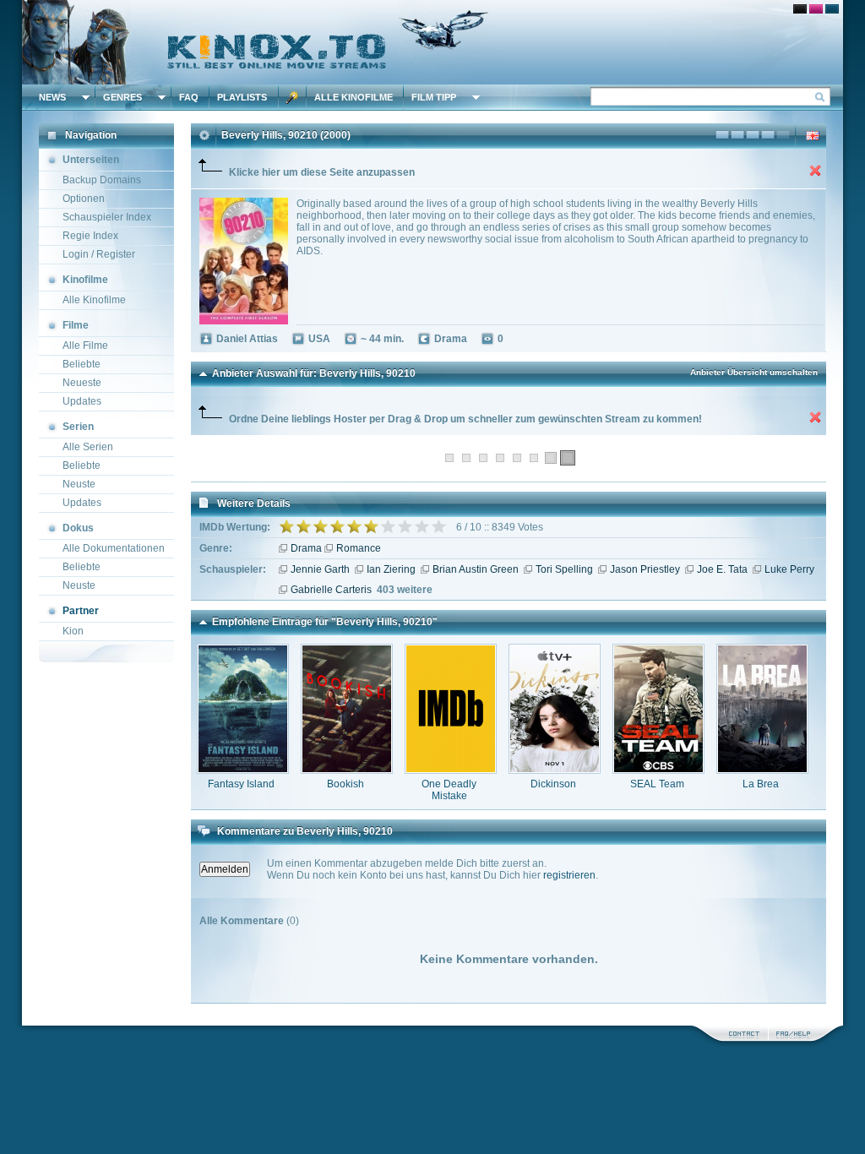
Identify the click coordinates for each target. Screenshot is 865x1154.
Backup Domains (102, 180)
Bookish (345, 784)
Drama (306, 548)
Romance (358, 548)
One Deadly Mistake (449, 790)
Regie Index (90, 236)
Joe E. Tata (722, 569)
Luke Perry (789, 569)
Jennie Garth (320, 569)
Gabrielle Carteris (331, 590)
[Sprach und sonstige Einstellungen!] (292, 97)
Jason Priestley (645, 569)
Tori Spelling (564, 569)
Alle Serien (88, 447)
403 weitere (404, 590)
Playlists (242, 97)
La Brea (761, 784)
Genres (122, 97)
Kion (73, 631)
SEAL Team (657, 784)
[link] (432, 42)
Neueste (82, 383)
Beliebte (82, 364)
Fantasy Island (241, 784)
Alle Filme (85, 345)
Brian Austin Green (475, 569)
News (52, 97)
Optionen (84, 198)
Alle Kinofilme (353, 97)
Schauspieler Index (107, 217)
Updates (82, 401)
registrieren (569, 875)
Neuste (79, 484)
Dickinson (553, 784)
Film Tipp (433, 97)
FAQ (189, 97)
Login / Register (99, 254)
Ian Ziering (391, 569)
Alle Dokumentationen (114, 548)
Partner (81, 611)
